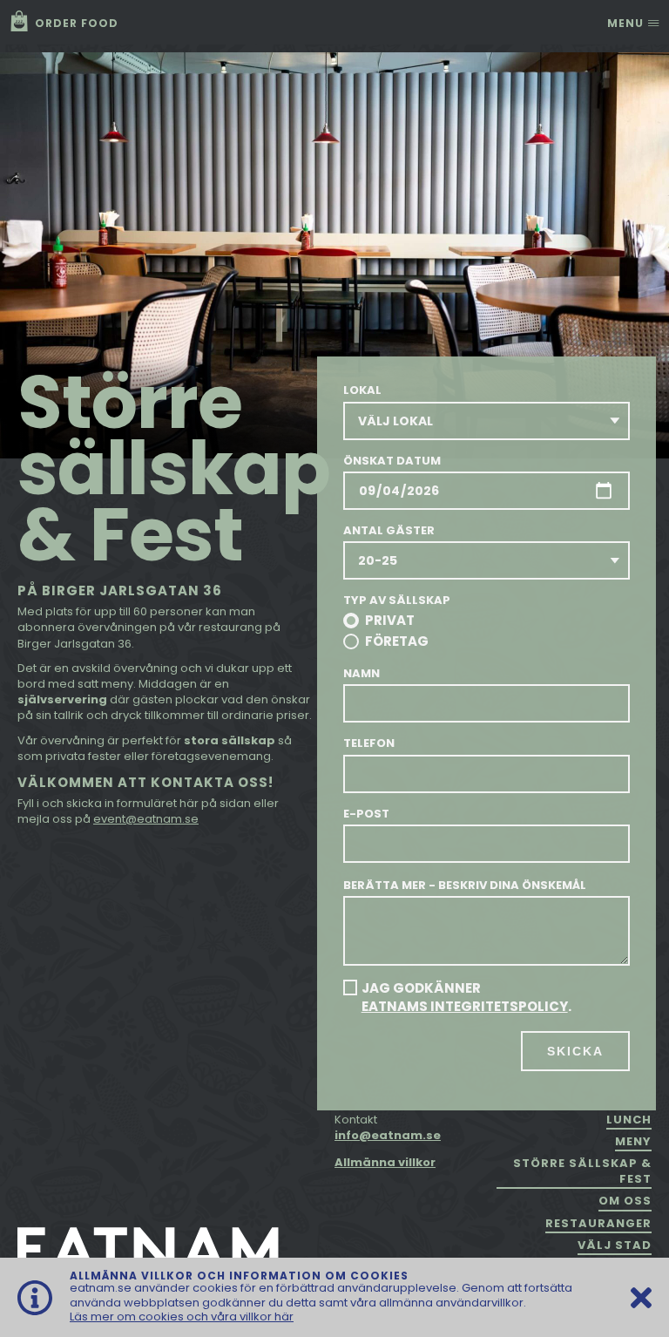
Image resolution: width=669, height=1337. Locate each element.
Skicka (575, 1051)
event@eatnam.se (146, 819)
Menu (627, 23)
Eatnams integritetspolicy (465, 1006)
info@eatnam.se (387, 1135)
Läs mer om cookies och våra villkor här (182, 1316)
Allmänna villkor (385, 1162)
